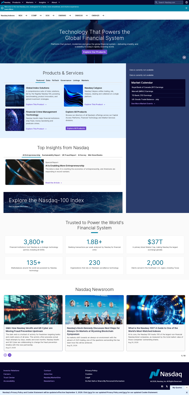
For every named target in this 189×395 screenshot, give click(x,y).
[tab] (40, 80)
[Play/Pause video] (184, 57)
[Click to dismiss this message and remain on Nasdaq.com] (187, 392)
